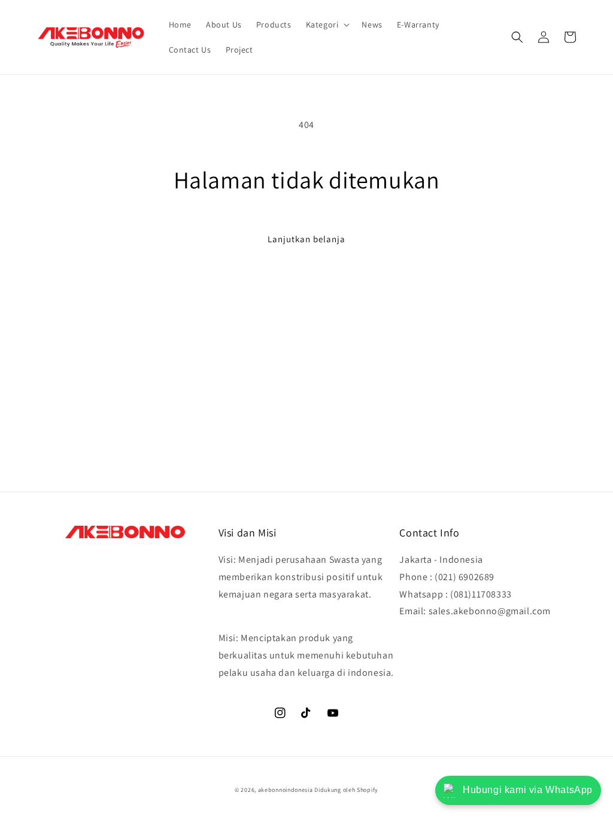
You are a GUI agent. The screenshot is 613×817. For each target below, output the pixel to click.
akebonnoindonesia (285, 790)
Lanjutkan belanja (306, 239)
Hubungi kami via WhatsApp (528, 790)
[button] (327, 24)
